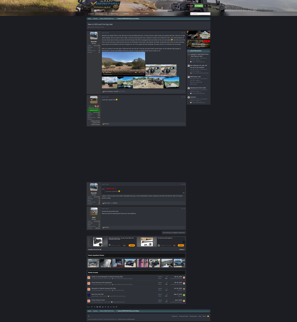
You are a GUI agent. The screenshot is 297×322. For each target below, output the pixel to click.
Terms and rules (183, 316)
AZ (99, 52)
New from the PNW (98, 294)
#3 (184, 184)
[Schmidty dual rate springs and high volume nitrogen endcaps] (142, 263)
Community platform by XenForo (102, 319)
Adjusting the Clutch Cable (198, 88)
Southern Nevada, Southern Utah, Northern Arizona (95, 122)
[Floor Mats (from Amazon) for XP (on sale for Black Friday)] (105, 263)
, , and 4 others (114, 91)
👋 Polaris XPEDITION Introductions (117, 296)
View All (182, 249)
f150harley (113, 245)
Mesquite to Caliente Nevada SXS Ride (104, 288)
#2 (184, 97)
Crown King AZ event (98, 300)
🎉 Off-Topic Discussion (118, 290)
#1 (184, 32)
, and (110, 203)
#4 (184, 208)
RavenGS (91, 27)
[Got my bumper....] (93, 263)
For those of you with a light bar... (165, 238)
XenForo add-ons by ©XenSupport (126, 319)
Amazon (132, 245)
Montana (98, 228)
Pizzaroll (180, 296)
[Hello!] (130, 263)
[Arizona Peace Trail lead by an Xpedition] (167, 263)
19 (99, 224)
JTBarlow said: (110, 188)
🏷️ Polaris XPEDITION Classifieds (199, 73)
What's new (114, 14)
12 (99, 49)
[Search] (208, 5)
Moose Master (95, 296)
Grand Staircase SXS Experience (102, 282)
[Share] (182, 33)
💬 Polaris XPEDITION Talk (118, 302)
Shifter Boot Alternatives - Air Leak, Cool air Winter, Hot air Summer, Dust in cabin (121, 238)
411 (99, 115)
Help (200, 316)
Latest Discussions (195, 50)
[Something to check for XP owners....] (118, 263)
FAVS (146, 14)
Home (92, 14)
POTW (138, 14)
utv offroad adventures (97, 278)
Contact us (175, 316)
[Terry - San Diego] (179, 263)
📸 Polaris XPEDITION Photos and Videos (122, 278)
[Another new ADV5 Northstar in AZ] (154, 263)
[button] (205, 5)
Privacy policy (193, 316)
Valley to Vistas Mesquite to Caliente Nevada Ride (107, 276)
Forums (101, 14)
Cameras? (193, 97)
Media (127, 14)
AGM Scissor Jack (195, 76)
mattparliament (163, 245)
